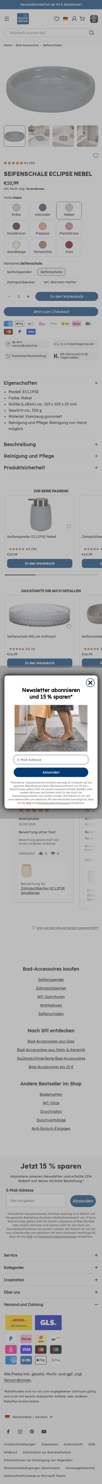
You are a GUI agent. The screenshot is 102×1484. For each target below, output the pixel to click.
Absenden (51, 772)
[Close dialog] (90, 682)
